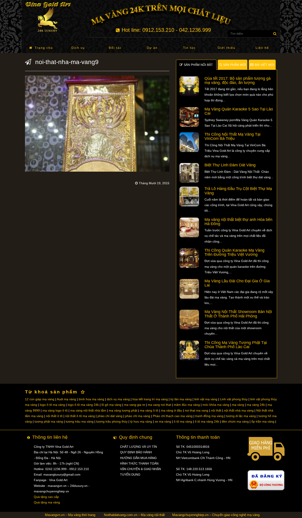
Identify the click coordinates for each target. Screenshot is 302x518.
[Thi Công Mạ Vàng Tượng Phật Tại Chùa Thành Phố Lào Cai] (189, 350)
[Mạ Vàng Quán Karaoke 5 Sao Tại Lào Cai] (189, 116)
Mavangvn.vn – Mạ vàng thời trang (70, 515)
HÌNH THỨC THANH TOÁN (139, 463)
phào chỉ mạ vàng (137, 416)
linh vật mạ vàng (205, 399)
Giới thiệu (226, 47)
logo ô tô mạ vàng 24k (83, 404)
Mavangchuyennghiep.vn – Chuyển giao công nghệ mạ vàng (216, 515)
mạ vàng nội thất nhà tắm (88, 410)
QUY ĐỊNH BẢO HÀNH (136, 452)
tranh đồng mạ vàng (209, 416)
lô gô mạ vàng (111, 404)
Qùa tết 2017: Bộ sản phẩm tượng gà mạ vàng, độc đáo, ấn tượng (238, 80)
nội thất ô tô (54, 416)
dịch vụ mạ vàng (118, 399)
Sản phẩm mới (234, 64)
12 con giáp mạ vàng (39, 399)
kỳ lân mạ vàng (181, 399)
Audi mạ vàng (66, 399)
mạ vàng (238, 404)
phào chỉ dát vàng (109, 416)
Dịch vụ (78, 47)
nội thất (216, 410)
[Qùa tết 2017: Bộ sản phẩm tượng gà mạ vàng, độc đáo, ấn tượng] (189, 86)
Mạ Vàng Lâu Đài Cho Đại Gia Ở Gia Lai (237, 283)
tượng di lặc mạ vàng (241, 416)
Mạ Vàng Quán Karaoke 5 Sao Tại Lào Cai (239, 111)
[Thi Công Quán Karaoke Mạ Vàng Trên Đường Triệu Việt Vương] (189, 258)
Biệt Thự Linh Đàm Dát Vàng (230, 165)
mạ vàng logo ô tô (55, 410)
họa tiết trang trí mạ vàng (150, 399)
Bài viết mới (264, 64)
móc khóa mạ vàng (216, 404)
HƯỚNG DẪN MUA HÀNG (138, 458)
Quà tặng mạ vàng (47, 502)
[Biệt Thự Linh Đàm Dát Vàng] (189, 173)
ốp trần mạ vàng (262, 421)
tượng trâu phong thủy (112, 421)
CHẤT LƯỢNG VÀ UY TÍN (138, 446)
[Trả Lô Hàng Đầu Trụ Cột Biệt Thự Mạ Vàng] (189, 196)
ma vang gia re (134, 404)
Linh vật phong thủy (234, 399)
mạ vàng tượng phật (123, 410)
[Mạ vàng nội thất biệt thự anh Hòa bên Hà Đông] (189, 227)
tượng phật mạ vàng (48, 421)
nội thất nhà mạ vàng (239, 410)
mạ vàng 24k (256, 404)
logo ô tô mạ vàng (52, 404)
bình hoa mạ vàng (91, 399)
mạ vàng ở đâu (171, 410)
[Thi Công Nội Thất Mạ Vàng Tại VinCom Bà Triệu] (189, 142)
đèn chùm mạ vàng (235, 421)
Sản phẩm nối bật (198, 64)
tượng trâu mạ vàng (80, 421)
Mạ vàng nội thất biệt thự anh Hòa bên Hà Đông (238, 221)
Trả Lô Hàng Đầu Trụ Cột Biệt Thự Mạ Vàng (238, 190)
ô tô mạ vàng (183, 421)
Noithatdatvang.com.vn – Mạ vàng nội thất (134, 515)
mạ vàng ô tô (149, 410)
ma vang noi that (159, 404)
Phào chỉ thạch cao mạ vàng (173, 416)
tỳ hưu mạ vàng (141, 421)
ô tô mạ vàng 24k (207, 421)
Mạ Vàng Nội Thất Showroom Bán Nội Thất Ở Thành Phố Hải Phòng (238, 313)
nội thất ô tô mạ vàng (80, 416)
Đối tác (115, 47)
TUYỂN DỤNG (130, 474)
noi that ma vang (196, 410)
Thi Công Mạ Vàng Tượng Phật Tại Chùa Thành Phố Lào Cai (236, 344)
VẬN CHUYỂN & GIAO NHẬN (140, 469)
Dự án (152, 47)
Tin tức (189, 47)
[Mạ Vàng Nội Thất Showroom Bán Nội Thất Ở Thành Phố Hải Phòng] (189, 319)
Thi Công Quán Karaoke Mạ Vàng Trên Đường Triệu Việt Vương (234, 252)
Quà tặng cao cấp (46, 497)
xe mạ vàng (163, 421)
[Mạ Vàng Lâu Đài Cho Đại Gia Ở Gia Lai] (189, 288)
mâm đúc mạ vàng (187, 404)
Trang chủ (44, 47)
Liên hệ (262, 47)
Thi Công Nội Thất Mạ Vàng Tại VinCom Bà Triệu (232, 136)
